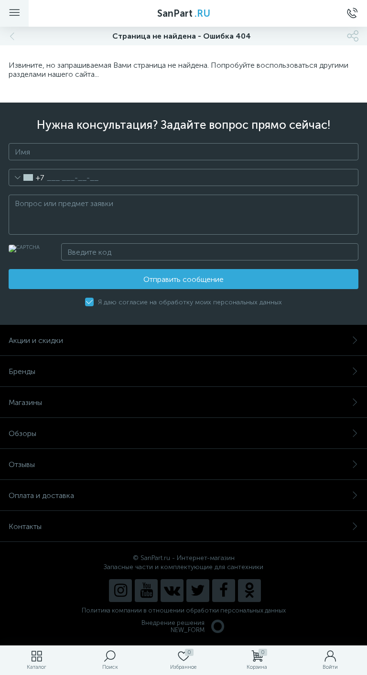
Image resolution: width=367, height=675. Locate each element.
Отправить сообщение (183, 279)
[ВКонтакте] (172, 590)
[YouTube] (146, 590)
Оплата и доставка (41, 495)
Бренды (22, 371)
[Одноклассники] (249, 590)
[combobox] (26, 177)
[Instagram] (120, 590)
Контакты (25, 526)
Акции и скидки (36, 340)
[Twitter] (197, 590)
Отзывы (22, 464)
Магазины (25, 402)
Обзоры (22, 433)
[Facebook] (223, 590)
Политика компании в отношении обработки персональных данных (184, 610)
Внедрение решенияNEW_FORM (173, 626)
